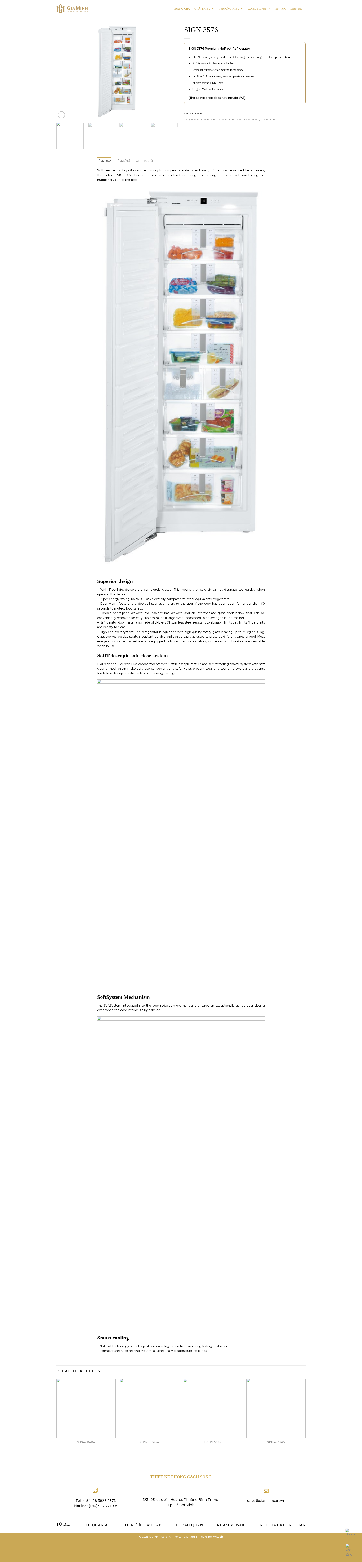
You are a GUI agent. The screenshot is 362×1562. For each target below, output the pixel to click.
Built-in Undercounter (238, 119)
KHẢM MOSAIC (231, 1525)
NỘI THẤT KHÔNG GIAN (283, 1525)
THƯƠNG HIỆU (229, 8)
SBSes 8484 (86, 1442)
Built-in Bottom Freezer (210, 119)
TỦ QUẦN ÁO (98, 1525)
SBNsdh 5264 (149, 1442)
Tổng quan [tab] (104, 161)
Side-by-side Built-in (263, 119)
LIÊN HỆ (296, 8)
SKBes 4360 (276, 1442)
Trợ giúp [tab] (148, 161)
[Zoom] (61, 114)
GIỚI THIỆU (202, 8)
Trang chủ (181, 8)
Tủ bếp (64, 1524)
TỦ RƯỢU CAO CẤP (142, 1525)
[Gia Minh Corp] (72, 8)
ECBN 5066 (212, 1442)
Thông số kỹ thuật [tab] (127, 161)
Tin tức (280, 8)
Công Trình (257, 8)
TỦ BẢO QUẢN (189, 1525)
